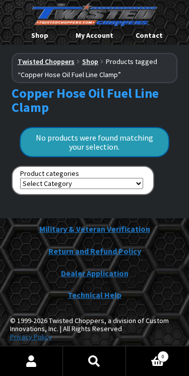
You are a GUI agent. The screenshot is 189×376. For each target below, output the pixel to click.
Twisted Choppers (46, 61)
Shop (39, 35)
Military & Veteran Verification (94, 229)
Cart (145, 353)
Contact (149, 35)
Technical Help (94, 295)
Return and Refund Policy (94, 251)
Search (94, 361)
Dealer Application (95, 273)
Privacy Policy (31, 336)
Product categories (49, 173)
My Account (94, 35)
